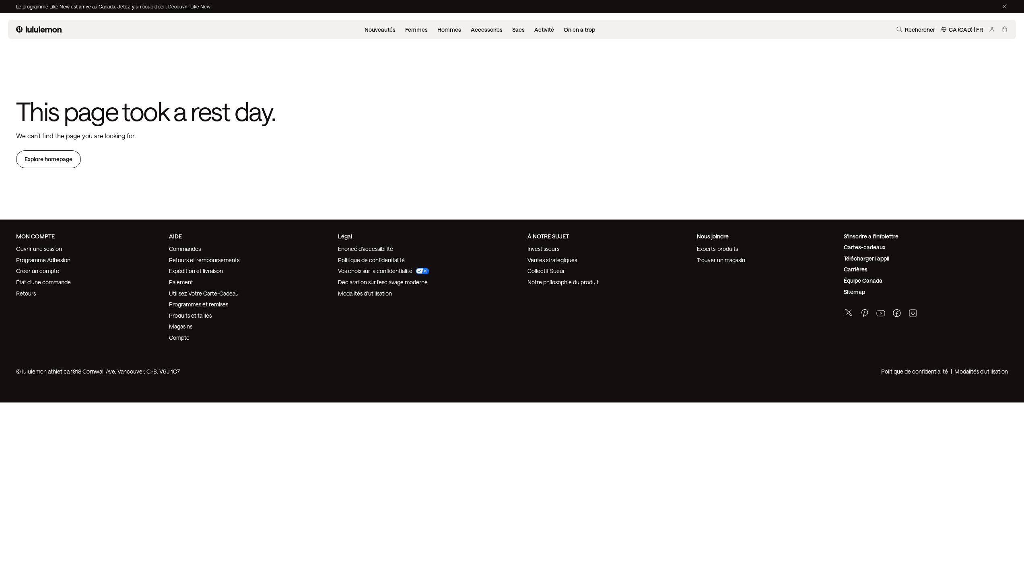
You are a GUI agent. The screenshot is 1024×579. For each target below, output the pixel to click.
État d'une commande (43, 282)
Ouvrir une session (39, 248)
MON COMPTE (35, 236)
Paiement (181, 282)
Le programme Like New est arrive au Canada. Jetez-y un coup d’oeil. (92, 6)
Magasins (180, 326)
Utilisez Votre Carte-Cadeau (204, 293)
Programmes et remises (198, 304)
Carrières (855, 269)
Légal (345, 236)
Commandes (185, 248)
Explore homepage (48, 159)
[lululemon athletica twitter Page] (848, 313)
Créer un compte (37, 270)
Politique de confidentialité (371, 260)
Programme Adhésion (43, 260)
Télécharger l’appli (866, 258)
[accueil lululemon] (38, 29)
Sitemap (854, 291)
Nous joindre (713, 236)
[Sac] (1004, 29)
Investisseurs (543, 248)
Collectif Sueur (546, 270)
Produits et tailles (190, 315)
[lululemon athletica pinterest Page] (864, 314)
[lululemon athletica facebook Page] (897, 314)
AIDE (175, 236)
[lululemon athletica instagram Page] (913, 314)
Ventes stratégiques (552, 260)
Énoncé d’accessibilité (365, 248)
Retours (26, 293)
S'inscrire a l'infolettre (871, 236)
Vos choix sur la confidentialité (375, 270)
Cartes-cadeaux (865, 247)
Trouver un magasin (721, 260)
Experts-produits (717, 248)
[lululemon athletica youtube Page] (881, 314)
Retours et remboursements (204, 260)
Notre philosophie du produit (563, 282)
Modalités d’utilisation (365, 293)
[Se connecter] (991, 29)
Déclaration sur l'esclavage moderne (383, 282)
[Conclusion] (1004, 6)
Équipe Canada (863, 280)
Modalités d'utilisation (981, 371)
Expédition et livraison (196, 270)
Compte (180, 337)
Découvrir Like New (189, 6)
